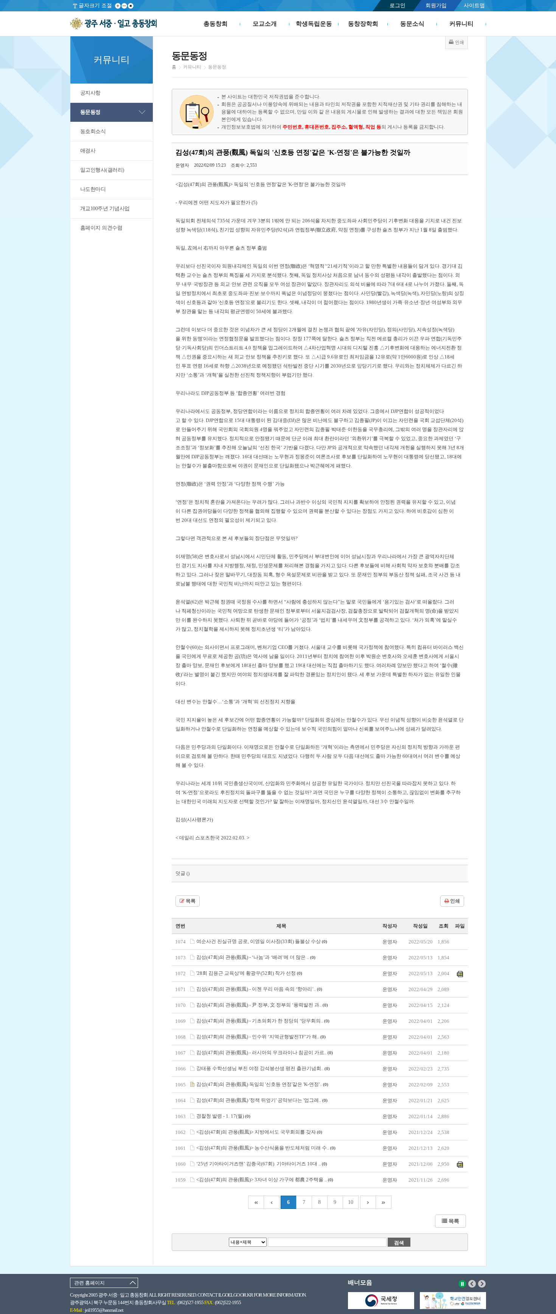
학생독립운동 (314, 23)
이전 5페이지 (272, 1202)
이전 (472, 1284)
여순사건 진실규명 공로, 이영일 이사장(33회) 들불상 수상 (261, 941)
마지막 (383, 1202)
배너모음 (360, 1282)
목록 (190, 901)
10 (350, 1202)
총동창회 (215, 23)
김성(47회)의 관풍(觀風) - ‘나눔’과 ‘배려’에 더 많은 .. (255, 957)
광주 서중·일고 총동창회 (113, 24)
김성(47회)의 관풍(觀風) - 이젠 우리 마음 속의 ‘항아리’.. (259, 989)
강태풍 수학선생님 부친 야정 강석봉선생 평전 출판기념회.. (263, 1068)
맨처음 (256, 1202)
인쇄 (454, 901)
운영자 (389, 942)
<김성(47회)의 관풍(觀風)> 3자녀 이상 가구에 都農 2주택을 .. (264, 1179)
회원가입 (436, 5)
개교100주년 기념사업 (105, 208)
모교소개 (265, 23)
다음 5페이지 (368, 1202)
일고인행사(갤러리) (102, 170)
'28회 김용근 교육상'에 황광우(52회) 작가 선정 (249, 973)
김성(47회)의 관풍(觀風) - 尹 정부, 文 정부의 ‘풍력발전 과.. (262, 1005)
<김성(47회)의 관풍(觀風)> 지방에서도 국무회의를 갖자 (259, 1132)
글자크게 (118, 6)
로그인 (397, 5)
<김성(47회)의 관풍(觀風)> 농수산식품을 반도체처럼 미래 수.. (265, 1148)
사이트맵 (474, 5)
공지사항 (90, 93)
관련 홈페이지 (89, 1283)
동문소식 (412, 23)
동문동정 (90, 112)
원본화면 (131, 6)
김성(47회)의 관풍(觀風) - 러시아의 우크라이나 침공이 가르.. (264, 1052)
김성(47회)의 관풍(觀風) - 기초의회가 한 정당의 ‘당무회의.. (262, 1021)
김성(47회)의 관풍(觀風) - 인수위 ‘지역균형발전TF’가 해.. (261, 1036)
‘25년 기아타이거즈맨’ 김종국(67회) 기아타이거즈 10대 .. (261, 1164)
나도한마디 (93, 189)
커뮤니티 (461, 23)
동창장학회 (363, 23)
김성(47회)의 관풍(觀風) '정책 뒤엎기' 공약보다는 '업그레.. (262, 1100)
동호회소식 (93, 131)
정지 (462, 1284)
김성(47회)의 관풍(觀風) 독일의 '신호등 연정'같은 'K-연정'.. (262, 1084)
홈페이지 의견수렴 (101, 228)
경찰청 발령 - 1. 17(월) (223, 1116)
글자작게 (124, 6)
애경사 (88, 151)
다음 (482, 1284)
